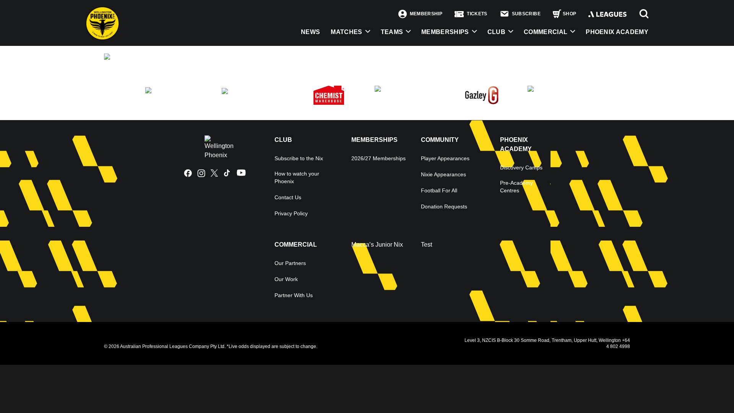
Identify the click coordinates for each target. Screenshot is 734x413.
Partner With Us (293, 295)
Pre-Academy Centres (516, 186)
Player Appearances (445, 158)
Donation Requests (444, 206)
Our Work (286, 279)
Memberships (445, 32)
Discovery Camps (521, 167)
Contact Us (287, 197)
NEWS (310, 32)
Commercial (545, 32)
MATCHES (346, 32)
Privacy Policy (291, 213)
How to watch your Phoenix (296, 177)
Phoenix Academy (617, 32)
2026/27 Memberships (378, 158)
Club (496, 32)
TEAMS (392, 32)
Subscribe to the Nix (298, 158)
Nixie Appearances (443, 174)
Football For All (439, 190)
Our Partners (290, 263)
